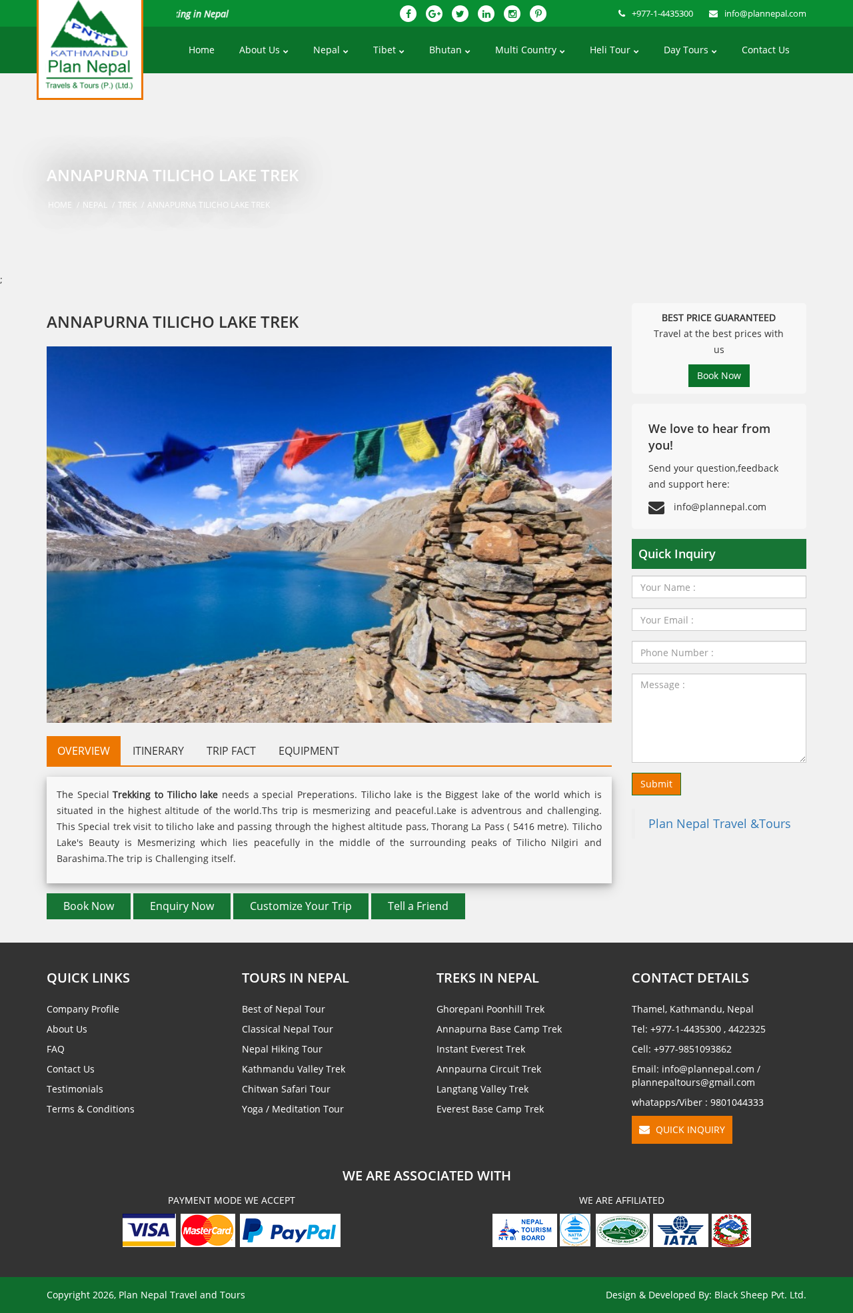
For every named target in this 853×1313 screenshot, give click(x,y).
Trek (127, 205)
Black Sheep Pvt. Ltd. (760, 1294)
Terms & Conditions (91, 1108)
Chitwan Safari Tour (286, 1089)
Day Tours (686, 49)
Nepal (326, 49)
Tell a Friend (418, 906)
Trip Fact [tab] (231, 750)
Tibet (384, 49)
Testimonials (75, 1089)
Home (202, 49)
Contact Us (766, 49)
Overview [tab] (83, 750)
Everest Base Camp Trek (490, 1108)
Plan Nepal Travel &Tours (719, 823)
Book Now (88, 906)
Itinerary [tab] (158, 750)
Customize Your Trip (301, 906)
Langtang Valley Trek (482, 1089)
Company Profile (83, 1009)
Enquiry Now (182, 906)
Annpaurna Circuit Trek (488, 1069)
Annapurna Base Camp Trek (499, 1029)
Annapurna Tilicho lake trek (208, 205)
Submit (656, 783)
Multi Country (525, 49)
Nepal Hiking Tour (282, 1049)
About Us (259, 49)
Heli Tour (610, 49)
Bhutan (445, 49)
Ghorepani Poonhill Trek (490, 1009)
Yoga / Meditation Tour (293, 1108)
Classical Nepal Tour (287, 1029)
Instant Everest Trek (480, 1049)
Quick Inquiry (689, 1129)
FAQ (56, 1049)
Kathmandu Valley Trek (293, 1069)
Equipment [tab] (309, 750)
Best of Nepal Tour (283, 1009)
